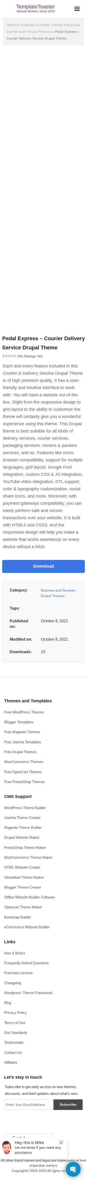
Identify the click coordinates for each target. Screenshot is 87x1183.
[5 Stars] (15, 355)
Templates (27, 25)
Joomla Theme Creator (22, 818)
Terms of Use (14, 1023)
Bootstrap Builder (17, 917)
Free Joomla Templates (22, 742)
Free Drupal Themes (20, 752)
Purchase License (18, 973)
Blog (7, 1003)
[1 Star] (3, 355)
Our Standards (15, 1032)
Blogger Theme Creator (22, 887)
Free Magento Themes (22, 732)
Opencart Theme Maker (23, 907)
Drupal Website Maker (21, 837)
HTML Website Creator (22, 867)
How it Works (14, 953)
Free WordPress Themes (24, 712)
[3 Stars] (9, 355)
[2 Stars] (6, 355)
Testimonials (14, 1042)
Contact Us (13, 1052)
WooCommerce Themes (23, 762)
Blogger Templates (18, 722)
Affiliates (10, 1062)
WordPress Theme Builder (25, 808)
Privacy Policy (15, 1012)
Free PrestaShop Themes (24, 782)
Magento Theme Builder (23, 827)
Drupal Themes (51, 25)
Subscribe (68, 1104)
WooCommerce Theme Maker (28, 857)
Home (11, 25)
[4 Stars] (12, 355)
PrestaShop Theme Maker (25, 847)
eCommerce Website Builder (27, 927)
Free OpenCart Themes (23, 772)
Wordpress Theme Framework (28, 993)
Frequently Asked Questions (26, 963)
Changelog (12, 983)
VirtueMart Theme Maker (24, 877)
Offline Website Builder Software (29, 897)
